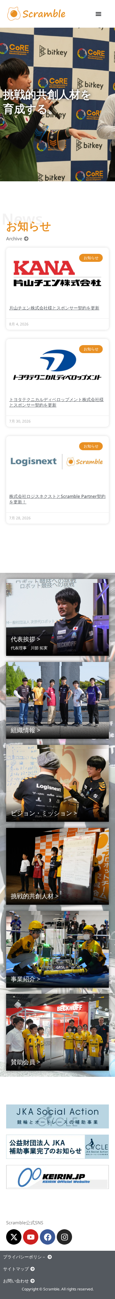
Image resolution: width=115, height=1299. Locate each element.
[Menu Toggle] (98, 14)
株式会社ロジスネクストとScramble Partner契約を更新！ (57, 499)
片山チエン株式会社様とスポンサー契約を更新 (54, 308)
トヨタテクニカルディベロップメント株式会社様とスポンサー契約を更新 (56, 402)
